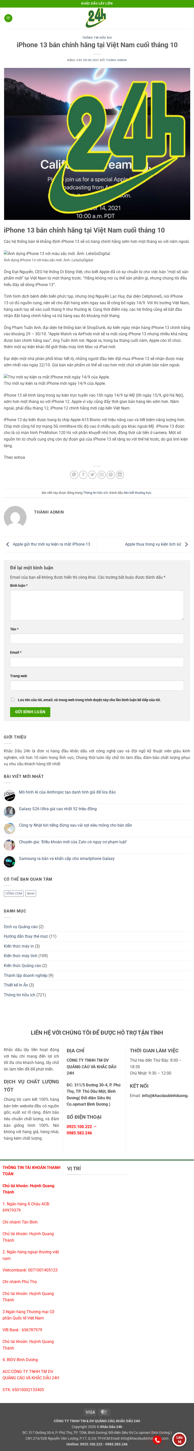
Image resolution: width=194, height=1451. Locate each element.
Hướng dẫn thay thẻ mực (26, 936)
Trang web (18, 676)
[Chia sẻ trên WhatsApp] (74, 475)
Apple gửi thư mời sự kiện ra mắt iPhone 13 (51, 544)
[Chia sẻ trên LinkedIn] (120, 475)
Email (15, 652)
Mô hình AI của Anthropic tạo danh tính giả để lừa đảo (67, 792)
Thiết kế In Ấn (16, 985)
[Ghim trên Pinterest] (111, 475)
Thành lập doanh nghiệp (25, 975)
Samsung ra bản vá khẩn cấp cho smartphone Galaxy (67, 858)
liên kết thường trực (138, 493)
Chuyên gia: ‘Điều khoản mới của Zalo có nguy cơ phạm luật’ (73, 841)
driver (31, 893)
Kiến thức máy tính (20, 955)
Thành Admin (116, 60)
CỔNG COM (13, 893)
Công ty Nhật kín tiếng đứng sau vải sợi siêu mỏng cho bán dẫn (75, 825)
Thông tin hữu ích (97, 37)
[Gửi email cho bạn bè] (102, 475)
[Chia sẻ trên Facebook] (83, 475)
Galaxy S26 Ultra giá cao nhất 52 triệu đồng (58, 808)
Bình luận (19, 585)
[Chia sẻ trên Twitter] (92, 475)
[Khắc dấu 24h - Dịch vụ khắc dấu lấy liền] (97, 18)
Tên (14, 629)
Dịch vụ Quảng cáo (21, 926)
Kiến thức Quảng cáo (22, 965)
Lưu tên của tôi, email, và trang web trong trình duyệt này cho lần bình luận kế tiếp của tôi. (89, 700)
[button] (8, 18)
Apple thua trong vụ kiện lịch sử (153, 544)
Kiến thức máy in (19, 946)
